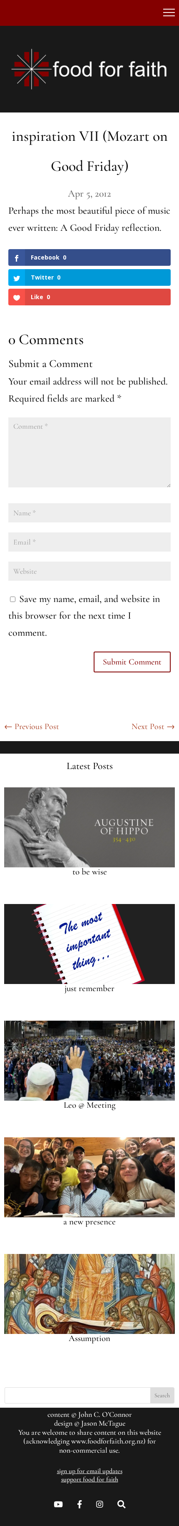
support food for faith (89, 1479)
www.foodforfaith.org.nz (107, 1441)
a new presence (89, 1221)
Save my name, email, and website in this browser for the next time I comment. (84, 616)
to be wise (89, 872)
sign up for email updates (89, 1471)
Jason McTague (103, 1423)
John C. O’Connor (105, 1414)
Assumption (89, 1338)
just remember (89, 988)
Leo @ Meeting (89, 1105)
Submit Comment (132, 662)
